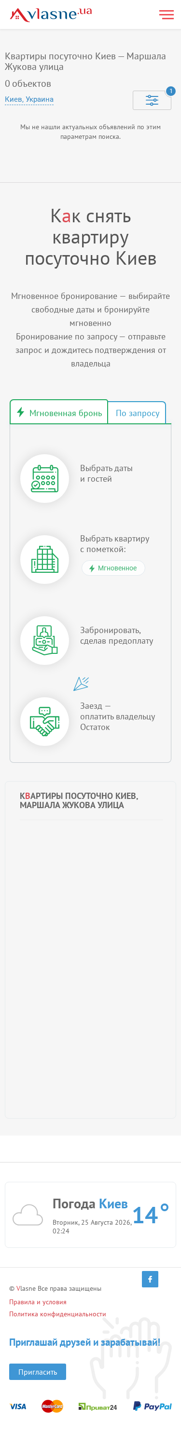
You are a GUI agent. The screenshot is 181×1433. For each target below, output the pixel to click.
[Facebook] (150, 1279)
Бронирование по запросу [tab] (136, 412)
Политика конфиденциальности (57, 1314)
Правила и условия (38, 1302)
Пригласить (37, 1372)
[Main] (51, 15)
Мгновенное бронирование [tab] (59, 411)
